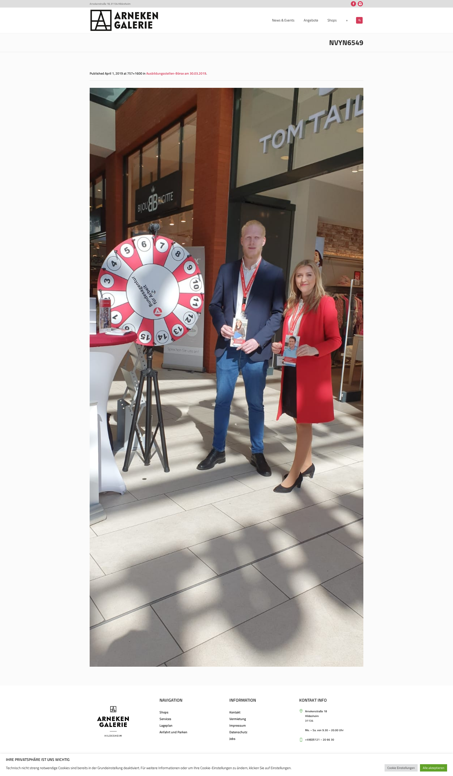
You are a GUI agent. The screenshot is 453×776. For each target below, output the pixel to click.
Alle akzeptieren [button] (433, 767)
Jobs (232, 738)
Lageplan (165, 725)
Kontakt (234, 712)
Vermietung (237, 718)
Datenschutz (238, 731)
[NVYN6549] (226, 377)
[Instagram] (360, 3)
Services (165, 718)
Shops (163, 712)
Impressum (237, 725)
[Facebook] (353, 3)
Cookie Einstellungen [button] (401, 767)
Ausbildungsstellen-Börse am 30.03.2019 (176, 73)
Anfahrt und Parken (173, 731)
